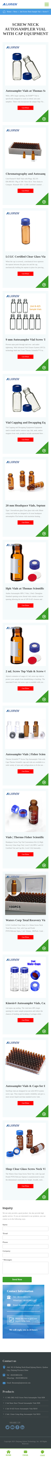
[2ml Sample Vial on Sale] (7, 1427)
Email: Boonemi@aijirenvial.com (26, 1305)
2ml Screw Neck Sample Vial (30, 12)
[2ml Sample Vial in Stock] (17, 1427)
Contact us (9, 1361)
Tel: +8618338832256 (22, 1297)
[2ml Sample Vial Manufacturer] (12, 1427)
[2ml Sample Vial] (22, 1427)
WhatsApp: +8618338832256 (25, 1300)
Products (8, 1391)
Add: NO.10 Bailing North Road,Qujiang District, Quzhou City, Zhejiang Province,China (27, 1368)
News (15, 12)
